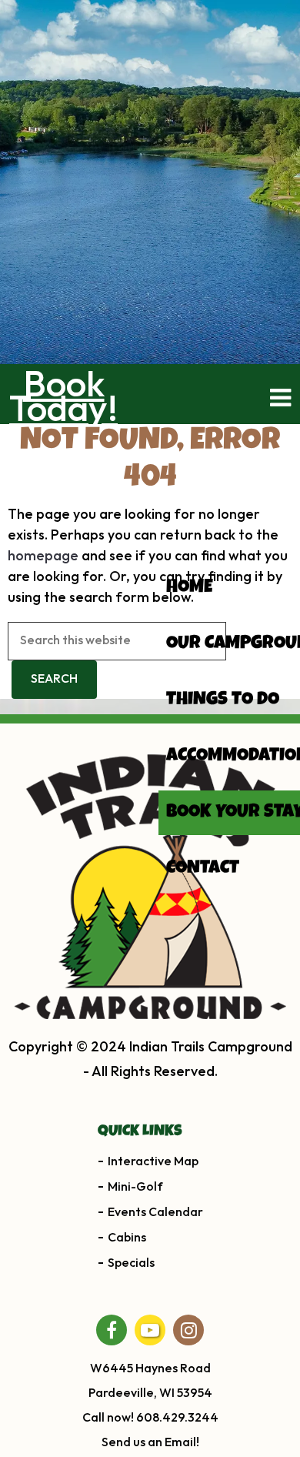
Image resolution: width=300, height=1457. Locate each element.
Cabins (127, 1238)
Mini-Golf (135, 1187)
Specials (131, 1263)
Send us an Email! (150, 1442)
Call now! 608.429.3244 (150, 1418)
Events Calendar (155, 1212)
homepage (43, 556)
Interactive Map (153, 1161)
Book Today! (63, 398)
